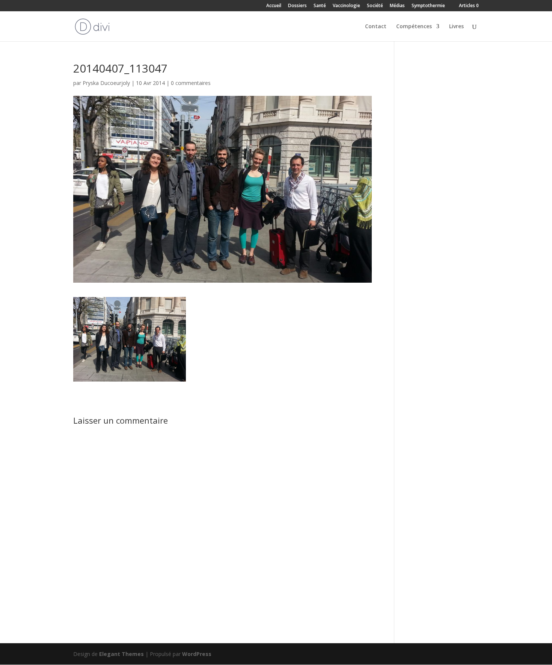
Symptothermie (428, 6)
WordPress (196, 653)
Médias (397, 6)
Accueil (273, 6)
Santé (320, 6)
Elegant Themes (121, 653)
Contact (375, 27)
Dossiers (297, 6)
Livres (456, 27)
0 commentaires (191, 82)
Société (375, 6)
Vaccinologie (346, 6)
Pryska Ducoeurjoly (106, 82)
